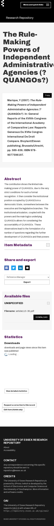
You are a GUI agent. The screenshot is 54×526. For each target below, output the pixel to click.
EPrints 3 (19, 484)
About (6, 447)
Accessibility (9, 450)
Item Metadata (18, 245)
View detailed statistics (16, 391)
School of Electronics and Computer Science (24, 486)
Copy (46, 94)
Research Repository (19, 17)
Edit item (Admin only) (13, 410)
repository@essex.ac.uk (15, 470)
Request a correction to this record (19, 405)
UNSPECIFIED (13, 303)
